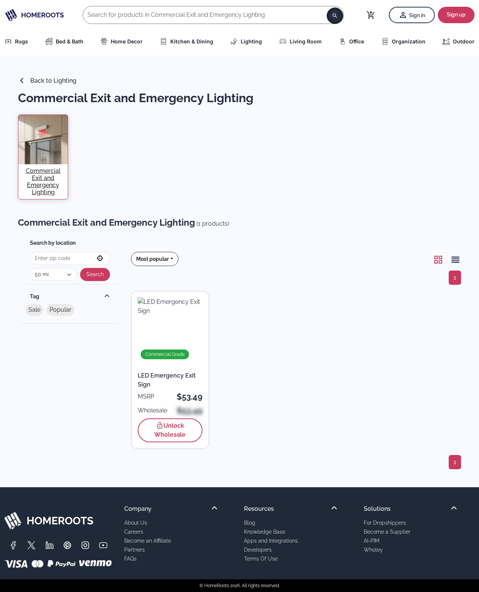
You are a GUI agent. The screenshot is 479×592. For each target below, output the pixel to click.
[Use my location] (100, 258)
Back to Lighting (52, 80)
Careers (133, 531)
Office (356, 41)
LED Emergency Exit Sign (167, 380)
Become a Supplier (387, 531)
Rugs (21, 41)
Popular (60, 309)
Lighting (251, 41)
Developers (258, 549)
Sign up (456, 15)
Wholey (373, 549)
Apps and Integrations (271, 540)
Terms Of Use (261, 558)
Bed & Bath (69, 41)
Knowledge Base (264, 531)
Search (95, 274)
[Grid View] (438, 260)
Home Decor (127, 41)
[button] (155, 259)
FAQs (130, 558)
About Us (135, 522)
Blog (249, 522)
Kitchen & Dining (191, 41)
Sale (34, 309)
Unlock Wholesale (170, 430)
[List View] (453, 260)
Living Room (306, 41)
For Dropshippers (385, 522)
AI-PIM (371, 540)
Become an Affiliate (147, 540)
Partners (134, 549)
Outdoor (464, 41)
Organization (408, 41)
